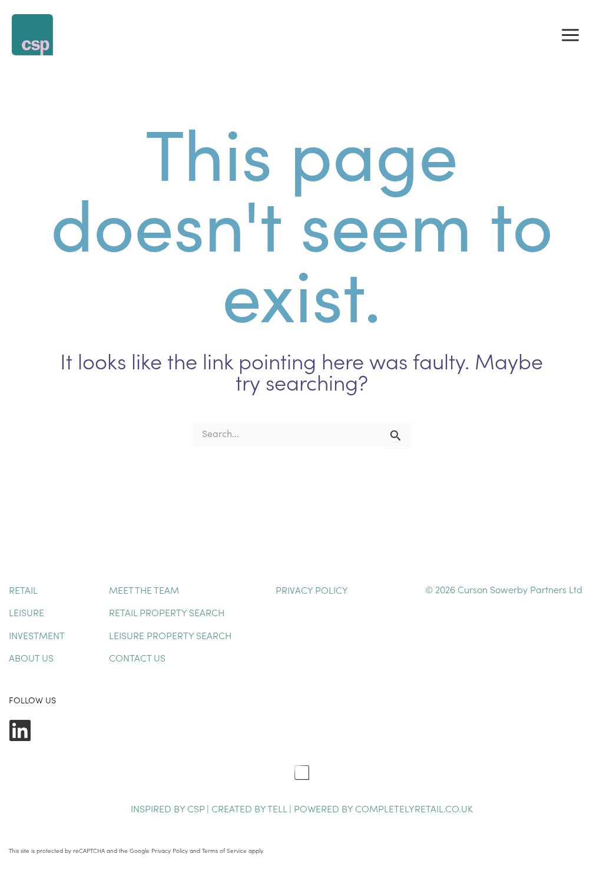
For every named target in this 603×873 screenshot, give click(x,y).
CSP (195, 808)
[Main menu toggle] (570, 34)
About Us (31, 657)
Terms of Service (224, 850)
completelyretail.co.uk (414, 808)
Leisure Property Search (170, 635)
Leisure (26, 612)
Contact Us (137, 657)
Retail (23, 589)
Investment (37, 635)
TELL (278, 808)
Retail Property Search (166, 612)
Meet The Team (144, 589)
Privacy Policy (312, 589)
